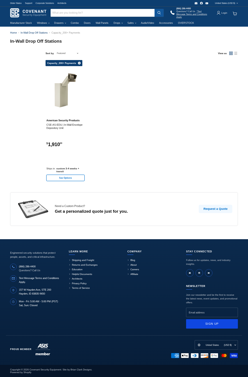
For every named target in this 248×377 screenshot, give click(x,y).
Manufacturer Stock (21, 22)
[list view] (235, 53)
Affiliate (134, 274)
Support (28, 3)
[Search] (159, 13)
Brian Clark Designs (81, 369)
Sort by (50, 53)
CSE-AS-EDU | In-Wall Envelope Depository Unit (64, 126)
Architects (61, 3)
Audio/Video (147, 22)
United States (225, 3)
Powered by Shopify (20, 372)
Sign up (211, 323)
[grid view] (231, 53)
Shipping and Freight (83, 260)
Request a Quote (215, 209)
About (133, 264)
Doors (87, 22)
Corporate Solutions (45, 3)
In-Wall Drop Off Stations (34, 32)
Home (13, 32)
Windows (42, 22)
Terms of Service (81, 288)
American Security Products (63, 120)
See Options (65, 178)
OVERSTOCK (186, 22)
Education (77, 269)
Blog (132, 260)
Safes (130, 22)
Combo (75, 22)
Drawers (59, 22)
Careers (134, 269)
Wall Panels (102, 22)
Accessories (166, 22)
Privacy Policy (79, 283)
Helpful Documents (82, 274)
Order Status (16, 3)
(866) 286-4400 (27, 266)
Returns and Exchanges (85, 264)
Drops (117, 22)
